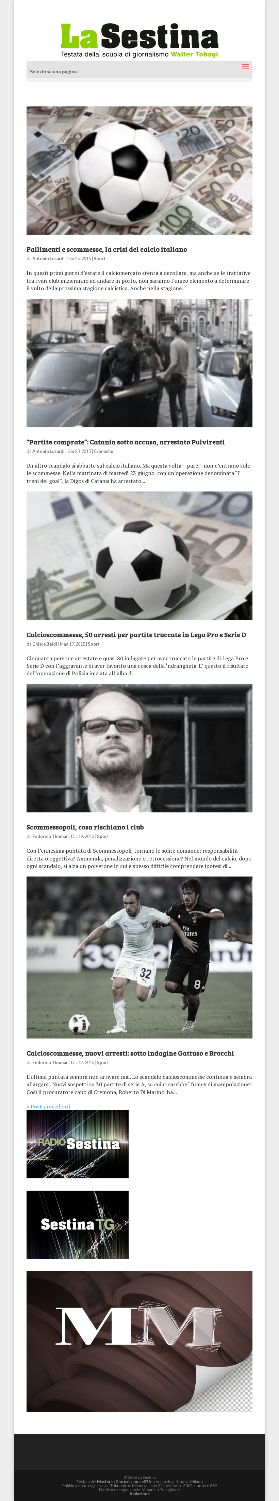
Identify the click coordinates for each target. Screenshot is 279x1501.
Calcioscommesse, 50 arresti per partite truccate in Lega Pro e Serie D (136, 634)
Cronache (103, 451)
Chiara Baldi (44, 644)
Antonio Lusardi (48, 258)
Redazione (140, 1493)
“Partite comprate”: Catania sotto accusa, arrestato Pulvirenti (126, 441)
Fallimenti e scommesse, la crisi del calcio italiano (107, 249)
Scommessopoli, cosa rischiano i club (85, 827)
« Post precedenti (48, 1106)
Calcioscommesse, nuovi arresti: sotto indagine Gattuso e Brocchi (130, 1053)
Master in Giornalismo (117, 1481)
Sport (99, 258)
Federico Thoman (50, 836)
